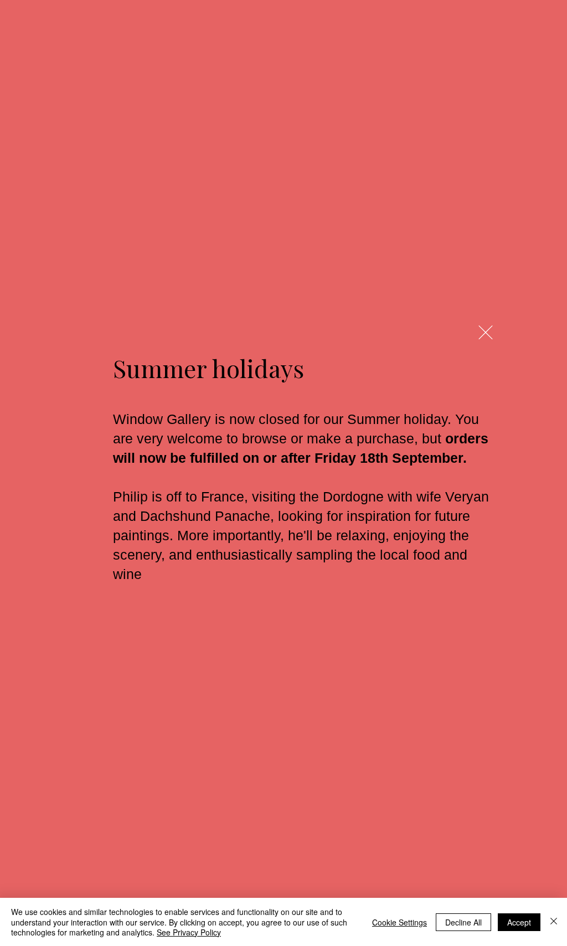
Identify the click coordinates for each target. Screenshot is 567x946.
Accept (519, 922)
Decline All (463, 922)
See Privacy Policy (189, 932)
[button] (485, 332)
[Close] (553, 922)
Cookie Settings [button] (399, 922)
